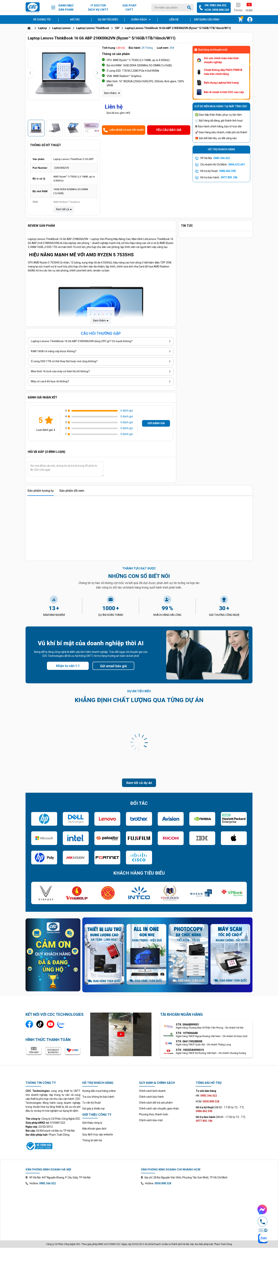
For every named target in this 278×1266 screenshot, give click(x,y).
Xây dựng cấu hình (206, 19)
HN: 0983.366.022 (215, 5)
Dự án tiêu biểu (108, 19)
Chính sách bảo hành (151, 1096)
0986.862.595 (227, 170)
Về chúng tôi (42, 19)
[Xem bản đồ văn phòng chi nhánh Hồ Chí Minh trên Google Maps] (196, 1210)
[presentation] (30, 73)
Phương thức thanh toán (153, 1114)
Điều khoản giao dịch (94, 1128)
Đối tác (75, 19)
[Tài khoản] (249, 19)
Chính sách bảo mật (151, 1120)
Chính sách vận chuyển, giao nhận (159, 1108)
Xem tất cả (62, 209)
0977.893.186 (229, 177)
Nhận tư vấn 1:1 (68, 666)
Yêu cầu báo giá (168, 130)
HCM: (207, 1101)
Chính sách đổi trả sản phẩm (156, 1102)
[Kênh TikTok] (40, 1024)
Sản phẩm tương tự (40, 490)
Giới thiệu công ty (92, 1122)
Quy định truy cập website (97, 1134)
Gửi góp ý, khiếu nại (93, 1108)
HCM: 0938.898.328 (217, 9)
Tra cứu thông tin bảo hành (98, 1096)
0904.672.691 (236, 164)
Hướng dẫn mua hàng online (99, 1090)
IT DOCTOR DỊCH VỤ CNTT (98, 8)
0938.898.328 (163, 1183)
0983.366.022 (221, 158)
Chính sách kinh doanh (152, 1090)
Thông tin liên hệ (92, 1140)
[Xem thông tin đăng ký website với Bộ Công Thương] (53, 1145)
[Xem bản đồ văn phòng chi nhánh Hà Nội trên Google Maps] (81, 1210)
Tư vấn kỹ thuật (91, 1102)
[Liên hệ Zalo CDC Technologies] (61, 1024)
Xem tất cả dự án (139, 783)
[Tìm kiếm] (190, 7)
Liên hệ (174, 19)
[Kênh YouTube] (50, 1024)
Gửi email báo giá (113, 666)
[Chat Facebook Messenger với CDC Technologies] (262, 1209)
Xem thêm (110, 93)
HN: (206, 1095)
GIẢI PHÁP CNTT (129, 8)
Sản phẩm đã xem (71, 490)
